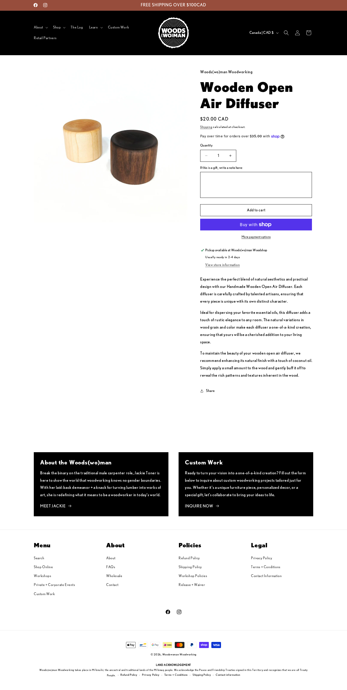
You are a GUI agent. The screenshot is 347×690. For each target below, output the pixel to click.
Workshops (42, 576)
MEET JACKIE (53, 506)
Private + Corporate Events (54, 585)
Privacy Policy (261, 558)
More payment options (256, 236)
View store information (222, 265)
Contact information (228, 674)
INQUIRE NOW (199, 506)
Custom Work (44, 594)
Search (39, 558)
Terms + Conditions (265, 567)
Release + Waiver (192, 585)
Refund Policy (189, 558)
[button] (40, 27)
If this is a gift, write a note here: (221, 168)
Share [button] (210, 391)
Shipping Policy (190, 567)
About (111, 558)
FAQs (110, 567)
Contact (112, 585)
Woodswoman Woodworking (179, 654)
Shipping (206, 126)
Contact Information (266, 576)
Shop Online (43, 567)
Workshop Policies (193, 576)
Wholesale (114, 576)
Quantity (206, 145)
